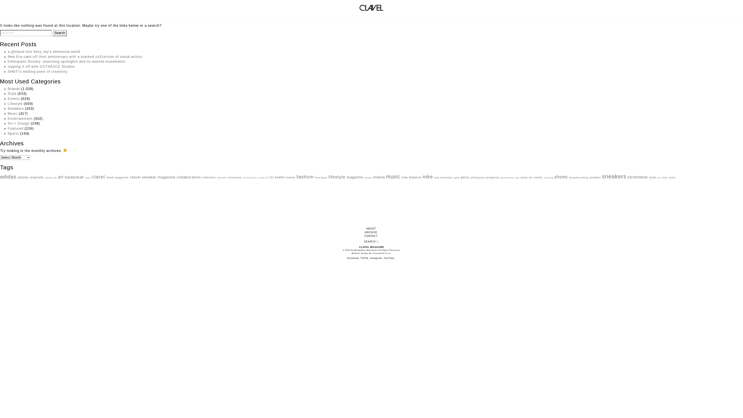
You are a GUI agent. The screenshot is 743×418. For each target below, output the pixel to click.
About (371, 228)
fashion (305, 176)
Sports (13, 133)
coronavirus (250, 177)
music (393, 177)
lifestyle (337, 177)
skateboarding (578, 177)
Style (12, 94)
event (280, 177)
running (548, 177)
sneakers (614, 176)
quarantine (507, 177)
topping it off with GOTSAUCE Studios (41, 67)
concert (221, 177)
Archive (371, 232)
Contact (371, 236)
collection (209, 177)
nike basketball (443, 177)
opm (457, 177)
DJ (272, 177)
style (652, 177)
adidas (8, 177)
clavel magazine (117, 177)
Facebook (353, 258)
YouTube (389, 258)
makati (368, 177)
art (61, 177)
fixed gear (321, 177)
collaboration (189, 177)
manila (379, 177)
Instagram (376, 258)
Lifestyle (15, 104)
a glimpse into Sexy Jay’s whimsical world (44, 52)
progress (492, 177)
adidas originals (31, 177)
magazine (355, 177)
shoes (561, 176)
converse (234, 177)
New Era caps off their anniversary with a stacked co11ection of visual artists (75, 57)
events (290, 177)
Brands (14, 89)
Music (13, 114)
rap (517, 177)
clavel (98, 176)
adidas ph (51, 177)
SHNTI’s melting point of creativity (37, 72)
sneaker (595, 177)
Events (14, 99)
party (465, 177)
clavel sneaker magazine (152, 177)
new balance (411, 177)
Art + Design (19, 123)
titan (665, 177)
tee (659, 177)
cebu (88, 177)
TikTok (364, 258)
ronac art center (531, 177)
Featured (15, 128)
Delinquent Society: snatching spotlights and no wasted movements (66, 61)
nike (428, 177)
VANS (672, 177)
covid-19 (263, 177)
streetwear (637, 177)
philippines (478, 177)
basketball (74, 177)
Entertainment (20, 119)
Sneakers (16, 108)
